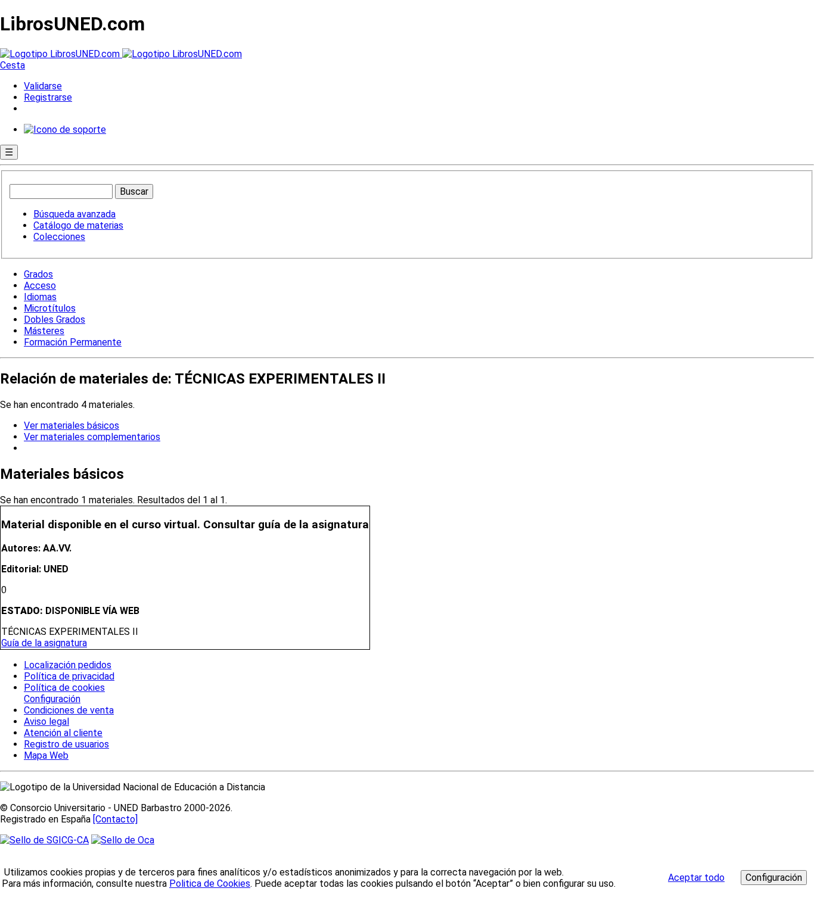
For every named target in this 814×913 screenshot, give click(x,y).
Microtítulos (50, 308)
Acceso (40, 285)
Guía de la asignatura (44, 643)
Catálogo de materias (78, 225)
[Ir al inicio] (121, 54)
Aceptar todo (696, 877)
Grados (38, 274)
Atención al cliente (63, 732)
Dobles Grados (54, 319)
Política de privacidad (69, 676)
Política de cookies (64, 687)
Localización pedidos (67, 665)
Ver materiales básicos (71, 425)
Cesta (12, 65)
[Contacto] (115, 819)
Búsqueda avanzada (74, 214)
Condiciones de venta (69, 710)
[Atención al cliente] (65, 129)
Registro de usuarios (66, 744)
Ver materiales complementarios (92, 437)
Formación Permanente (73, 342)
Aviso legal (46, 721)
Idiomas (40, 297)
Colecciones (59, 236)
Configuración (51, 699)
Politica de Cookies (209, 883)
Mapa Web (46, 755)
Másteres (44, 330)
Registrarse (48, 97)
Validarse (43, 86)
